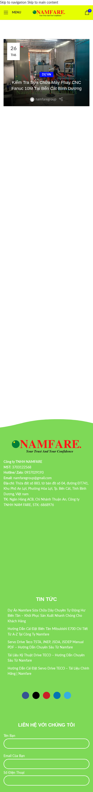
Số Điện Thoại (14, 773)
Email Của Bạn (14, 756)
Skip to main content (42, 2)
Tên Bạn (9, 736)
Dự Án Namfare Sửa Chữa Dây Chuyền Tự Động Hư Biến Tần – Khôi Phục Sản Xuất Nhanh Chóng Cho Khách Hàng (46, 616)
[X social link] (36, 695)
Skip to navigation (13, 2)
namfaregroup (46, 99)
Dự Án (46, 74)
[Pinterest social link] (46, 695)
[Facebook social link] (25, 695)
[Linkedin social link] (57, 695)
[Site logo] (49, 12)
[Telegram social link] (67, 695)
